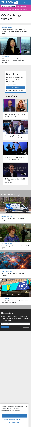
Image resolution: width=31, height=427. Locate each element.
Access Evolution (7, 216)
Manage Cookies (14, 422)
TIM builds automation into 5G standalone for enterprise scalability (15, 180)
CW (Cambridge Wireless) (11, 17)
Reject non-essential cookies (14, 419)
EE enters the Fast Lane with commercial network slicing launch (15, 301)
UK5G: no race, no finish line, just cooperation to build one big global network (13, 60)
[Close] (26, 406)
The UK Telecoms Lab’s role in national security (15, 115)
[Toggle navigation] (28, 2)
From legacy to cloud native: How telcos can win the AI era (14, 137)
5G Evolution (5, 56)
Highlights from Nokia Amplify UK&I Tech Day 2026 (15, 158)
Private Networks (7, 27)
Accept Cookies (14, 416)
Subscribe (15, 87)
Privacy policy (20, 90)
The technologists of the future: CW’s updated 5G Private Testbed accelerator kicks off (15, 31)
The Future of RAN (7, 271)
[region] (14, 415)
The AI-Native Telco (7, 243)
